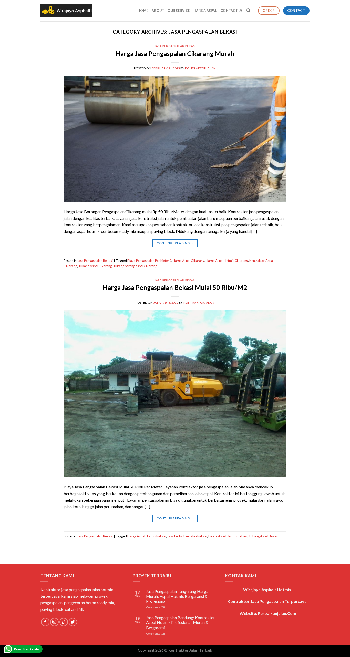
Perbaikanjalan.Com (277, 613)
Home (143, 10)
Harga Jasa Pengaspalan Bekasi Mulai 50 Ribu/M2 (175, 287)
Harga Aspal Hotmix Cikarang (227, 261)
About (158, 10)
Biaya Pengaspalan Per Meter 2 (149, 261)
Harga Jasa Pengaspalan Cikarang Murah (175, 53)
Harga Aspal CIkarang (188, 261)
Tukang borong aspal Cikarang (135, 266)
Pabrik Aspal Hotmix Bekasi (227, 536)
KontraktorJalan (200, 68)
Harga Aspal (205, 10)
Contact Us (232, 10)
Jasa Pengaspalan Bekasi (175, 46)
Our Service (179, 10)
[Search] (248, 10)
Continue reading (175, 243)
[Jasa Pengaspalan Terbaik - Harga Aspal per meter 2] (66, 10)
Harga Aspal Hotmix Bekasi (146, 536)
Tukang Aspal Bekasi (264, 536)
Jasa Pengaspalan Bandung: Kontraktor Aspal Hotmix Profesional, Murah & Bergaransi (180, 622)
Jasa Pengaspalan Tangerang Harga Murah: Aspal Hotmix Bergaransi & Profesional (177, 596)
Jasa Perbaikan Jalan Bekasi (187, 536)
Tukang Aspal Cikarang (95, 266)
